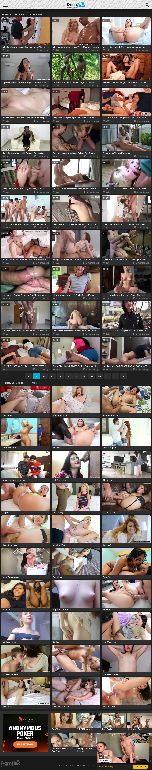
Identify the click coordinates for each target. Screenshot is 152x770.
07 (84, 376)
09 (99, 376)
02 (44, 376)
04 (60, 376)
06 (76, 376)
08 (92, 376)
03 (52, 376)
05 (68, 376)
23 (115, 376)
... (107, 376)
